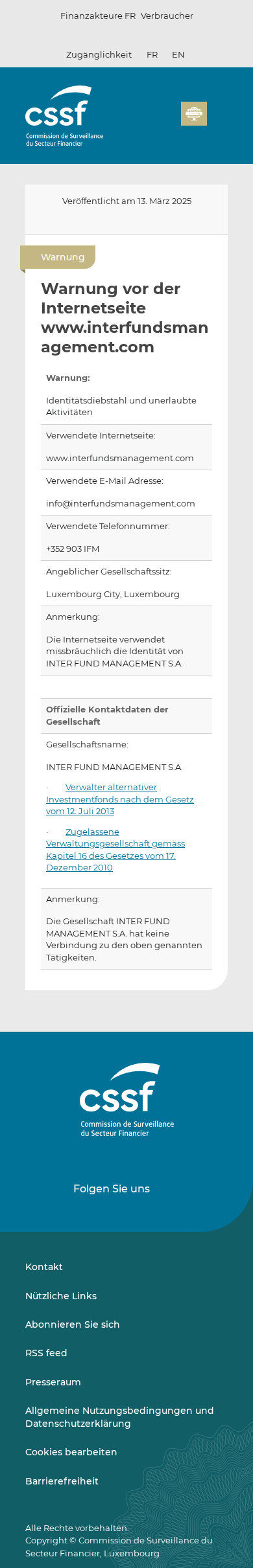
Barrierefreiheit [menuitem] (62, 1481)
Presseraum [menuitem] (53, 1382)
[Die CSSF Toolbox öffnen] (167, 121)
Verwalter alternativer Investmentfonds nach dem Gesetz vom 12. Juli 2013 (120, 799)
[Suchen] (151, 121)
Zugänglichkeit (99, 54)
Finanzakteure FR (98, 15)
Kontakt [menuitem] (44, 1267)
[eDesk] (194, 114)
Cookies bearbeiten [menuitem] (71, 1452)
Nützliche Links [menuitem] (61, 1296)
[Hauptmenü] (217, 110)
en (178, 54)
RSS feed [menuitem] (46, 1353)
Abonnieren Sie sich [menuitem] (72, 1324)
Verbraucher (167, 15)
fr (152, 54)
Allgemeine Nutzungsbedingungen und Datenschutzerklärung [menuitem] (119, 1417)
